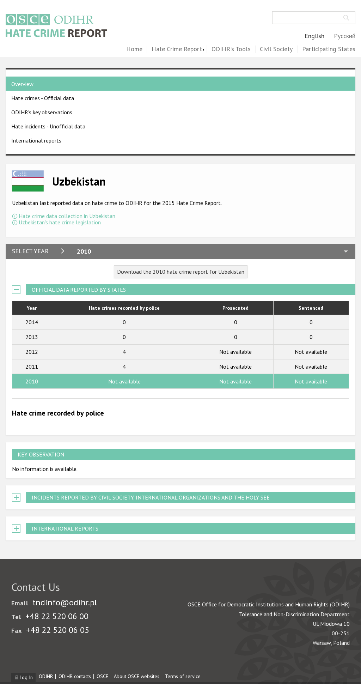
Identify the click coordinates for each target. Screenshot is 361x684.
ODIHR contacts (75, 676)
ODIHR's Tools (231, 49)
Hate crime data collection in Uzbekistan (67, 216)
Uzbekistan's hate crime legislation (60, 222)
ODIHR (46, 676)
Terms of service (183, 676)
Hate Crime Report (177, 49)
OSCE (102, 676)
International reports (36, 140)
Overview (22, 83)
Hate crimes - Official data (42, 98)
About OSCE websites (136, 676)
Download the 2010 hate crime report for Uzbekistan (180, 271)
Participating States (328, 49)
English (314, 36)
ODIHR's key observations (41, 112)
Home (134, 49)
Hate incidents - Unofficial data (48, 126)
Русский (344, 36)
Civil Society (276, 49)
